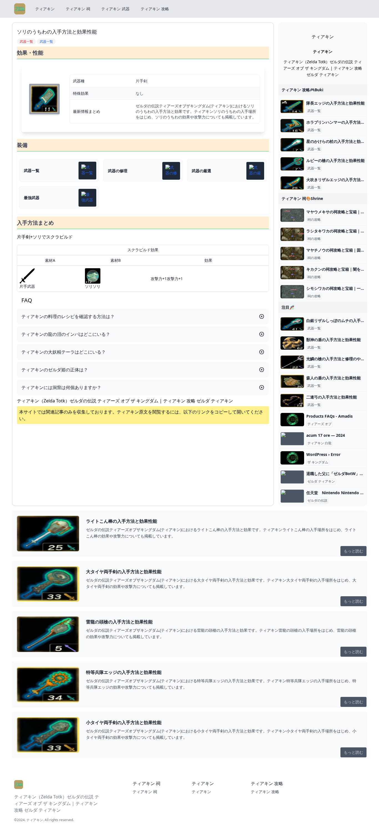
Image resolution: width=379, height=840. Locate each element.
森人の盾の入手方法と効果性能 (333, 377)
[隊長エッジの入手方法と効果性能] (292, 106)
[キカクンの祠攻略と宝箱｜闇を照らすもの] (292, 272)
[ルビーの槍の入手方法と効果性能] (292, 164)
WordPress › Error (323, 454)
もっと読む (353, 551)
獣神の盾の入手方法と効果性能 (333, 339)
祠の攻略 (314, 219)
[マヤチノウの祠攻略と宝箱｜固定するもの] (292, 253)
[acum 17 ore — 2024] (292, 438)
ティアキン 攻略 (155, 8)
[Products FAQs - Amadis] (292, 419)
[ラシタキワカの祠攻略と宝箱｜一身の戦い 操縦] (292, 234)
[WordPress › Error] (292, 458)
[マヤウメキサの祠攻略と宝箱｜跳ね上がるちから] (292, 215)
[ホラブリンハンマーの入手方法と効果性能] (292, 125)
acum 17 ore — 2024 (325, 435)
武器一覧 (314, 111)
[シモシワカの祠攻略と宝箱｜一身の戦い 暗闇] (292, 291)
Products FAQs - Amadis (329, 416)
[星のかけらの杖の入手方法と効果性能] (292, 144)
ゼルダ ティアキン (321, 481)
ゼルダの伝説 (317, 500)
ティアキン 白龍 (319, 443)
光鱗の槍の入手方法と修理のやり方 (337, 358)
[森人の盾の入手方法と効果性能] (292, 381)
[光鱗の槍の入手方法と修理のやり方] (292, 362)
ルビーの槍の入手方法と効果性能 (335, 160)
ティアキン (45, 8)
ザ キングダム (317, 462)
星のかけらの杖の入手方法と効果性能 (339, 141)
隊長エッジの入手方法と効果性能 (335, 103)
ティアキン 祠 (78, 8)
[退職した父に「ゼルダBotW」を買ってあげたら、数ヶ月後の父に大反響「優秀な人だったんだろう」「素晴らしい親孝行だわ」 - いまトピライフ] (292, 477)
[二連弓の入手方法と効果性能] (292, 400)
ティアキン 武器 (115, 8)
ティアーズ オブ (319, 424)
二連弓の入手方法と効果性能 (331, 397)
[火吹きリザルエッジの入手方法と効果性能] (292, 183)
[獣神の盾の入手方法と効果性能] (292, 343)
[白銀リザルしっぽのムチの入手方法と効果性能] (292, 324)
